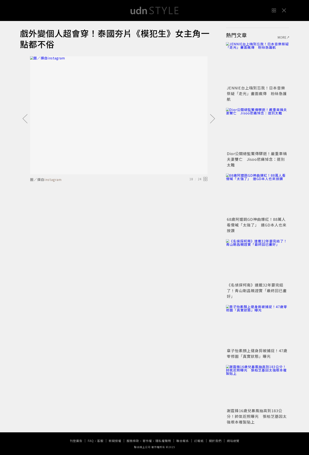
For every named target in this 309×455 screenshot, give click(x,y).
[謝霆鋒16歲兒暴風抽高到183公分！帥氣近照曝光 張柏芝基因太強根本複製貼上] (257, 386)
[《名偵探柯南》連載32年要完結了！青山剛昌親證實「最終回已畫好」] (257, 260)
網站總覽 (233, 440)
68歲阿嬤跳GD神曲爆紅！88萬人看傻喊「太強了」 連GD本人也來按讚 (257, 224)
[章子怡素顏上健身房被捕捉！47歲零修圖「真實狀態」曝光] (257, 326)
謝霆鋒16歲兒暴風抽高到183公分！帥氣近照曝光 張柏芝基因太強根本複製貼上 (257, 416)
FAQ (91, 440)
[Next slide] (212, 119)
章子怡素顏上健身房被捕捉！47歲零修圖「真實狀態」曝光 (257, 353)
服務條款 (133, 440)
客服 (100, 440)
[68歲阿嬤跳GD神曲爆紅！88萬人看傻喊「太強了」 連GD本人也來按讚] (257, 195)
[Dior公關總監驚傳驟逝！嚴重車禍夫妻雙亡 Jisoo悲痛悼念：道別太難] (257, 129)
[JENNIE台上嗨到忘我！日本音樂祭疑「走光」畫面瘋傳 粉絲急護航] (257, 63)
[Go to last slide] (25, 119)
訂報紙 (199, 440)
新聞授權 (115, 440)
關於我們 (215, 440)
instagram (53, 179)
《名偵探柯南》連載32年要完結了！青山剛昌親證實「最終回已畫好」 (257, 290)
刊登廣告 (76, 440)
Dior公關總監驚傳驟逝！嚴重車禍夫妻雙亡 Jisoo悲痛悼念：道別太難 (257, 159)
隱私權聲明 (163, 440)
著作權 (147, 440)
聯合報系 (182, 440)
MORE (282, 37)
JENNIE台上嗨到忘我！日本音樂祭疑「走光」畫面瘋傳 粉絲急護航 (257, 93)
